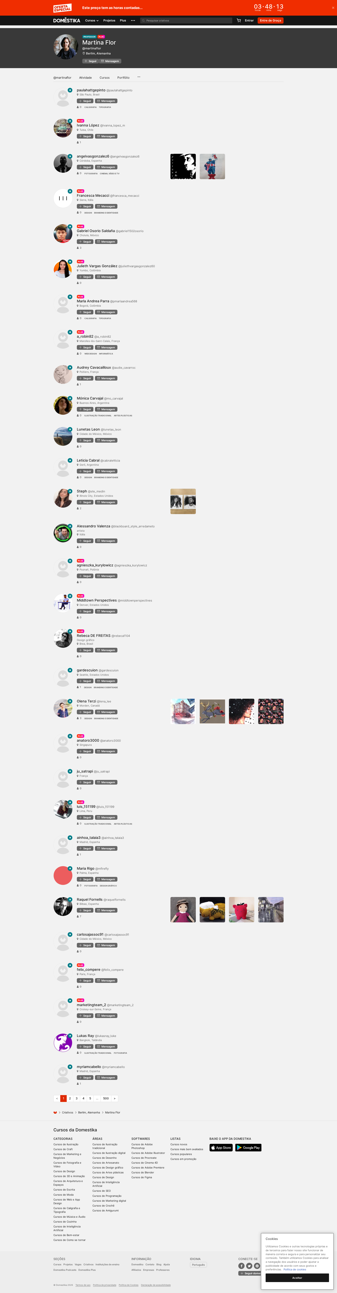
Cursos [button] (90, 20)
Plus (123, 20)
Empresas (148, 1269)
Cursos (105, 77)
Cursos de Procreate (144, 1157)
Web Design (90, 353)
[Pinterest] (257, 1266)
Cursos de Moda (63, 1194)
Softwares (140, 1139)
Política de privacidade (104, 1285)
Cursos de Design (64, 1171)
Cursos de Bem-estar (66, 1235)
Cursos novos (178, 1144)
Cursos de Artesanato (105, 1162)
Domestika (137, 1264)
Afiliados (136, 1269)
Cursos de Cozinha (64, 1221)
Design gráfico (108, 886)
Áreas (97, 1139)
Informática (106, 353)
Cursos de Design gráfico (107, 1167)
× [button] (333, 7)
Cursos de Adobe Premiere (147, 1167)
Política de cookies (295, 1269)
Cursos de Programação (106, 1195)
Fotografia (91, 173)
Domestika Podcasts (64, 1269)
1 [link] (63, 1098)
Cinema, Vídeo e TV (109, 173)
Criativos (67, 1112)
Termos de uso (82, 1285)
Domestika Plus (87, 1269)
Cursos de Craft (63, 1149)
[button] (133, 20)
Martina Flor (99, 42)
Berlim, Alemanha (98, 53)
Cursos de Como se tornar (69, 1239)
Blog (158, 1264)
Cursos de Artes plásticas (108, 1172)
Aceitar (297, 1277)
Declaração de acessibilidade (156, 1285)
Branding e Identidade (106, 213)
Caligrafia (90, 107)
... (138, 75)
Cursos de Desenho (104, 1157)
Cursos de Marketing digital (109, 1200)
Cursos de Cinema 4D (144, 1162)
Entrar (249, 20)
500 (106, 1098)
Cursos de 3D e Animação (69, 1176)
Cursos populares (181, 1154)
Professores (162, 1269)
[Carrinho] (239, 20)
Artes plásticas (123, 415)
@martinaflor (62, 77)
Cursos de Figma (141, 1177)
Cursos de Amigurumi (105, 1210)
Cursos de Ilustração (65, 1144)
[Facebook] (241, 1266)
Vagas (78, 1264)
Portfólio (123, 77)
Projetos (109, 20)
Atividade (85, 77)
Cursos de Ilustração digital (108, 1152)
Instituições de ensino (107, 1264)
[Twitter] (249, 1266)
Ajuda (166, 1264)
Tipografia (105, 107)
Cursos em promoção (183, 1158)
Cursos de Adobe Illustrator (148, 1152)
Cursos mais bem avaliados (186, 1149)
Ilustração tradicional (98, 415)
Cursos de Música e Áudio (69, 1216)
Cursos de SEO (101, 1190)
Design (88, 213)
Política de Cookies (128, 1285)
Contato (149, 1264)
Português (198, 1264)
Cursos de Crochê (103, 1205)
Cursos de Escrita (64, 1189)
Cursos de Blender (142, 1172)
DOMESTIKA (67, 20)
